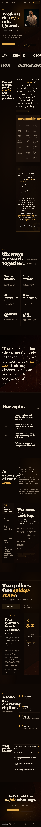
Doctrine (14, 2)
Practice (8, 2)
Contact (30, 2)
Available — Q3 (36, 2)
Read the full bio (23, 110)
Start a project (8, 43)
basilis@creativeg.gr (27, 810)
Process (25, 2)
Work (3, 2)
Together (20, 2)
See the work (19, 43)
